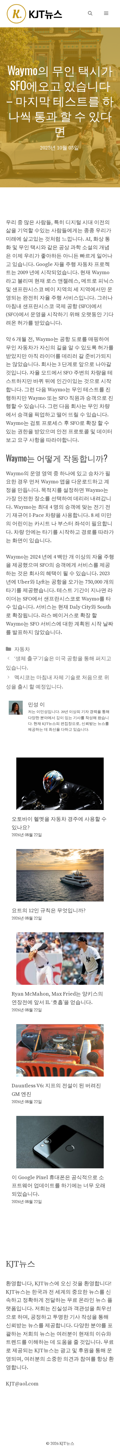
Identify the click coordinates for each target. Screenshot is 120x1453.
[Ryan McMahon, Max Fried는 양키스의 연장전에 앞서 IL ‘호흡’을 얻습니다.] (60, 980)
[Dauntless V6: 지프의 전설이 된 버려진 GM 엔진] (60, 1072)
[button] (90, 14)
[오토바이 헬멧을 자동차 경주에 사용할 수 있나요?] (60, 805)
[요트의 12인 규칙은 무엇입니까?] (60, 897)
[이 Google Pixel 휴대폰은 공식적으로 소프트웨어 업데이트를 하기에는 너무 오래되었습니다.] (60, 1163)
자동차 (22, 649)
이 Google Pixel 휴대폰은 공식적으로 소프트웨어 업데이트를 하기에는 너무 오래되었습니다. (58, 1186)
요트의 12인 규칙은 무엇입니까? (49, 910)
